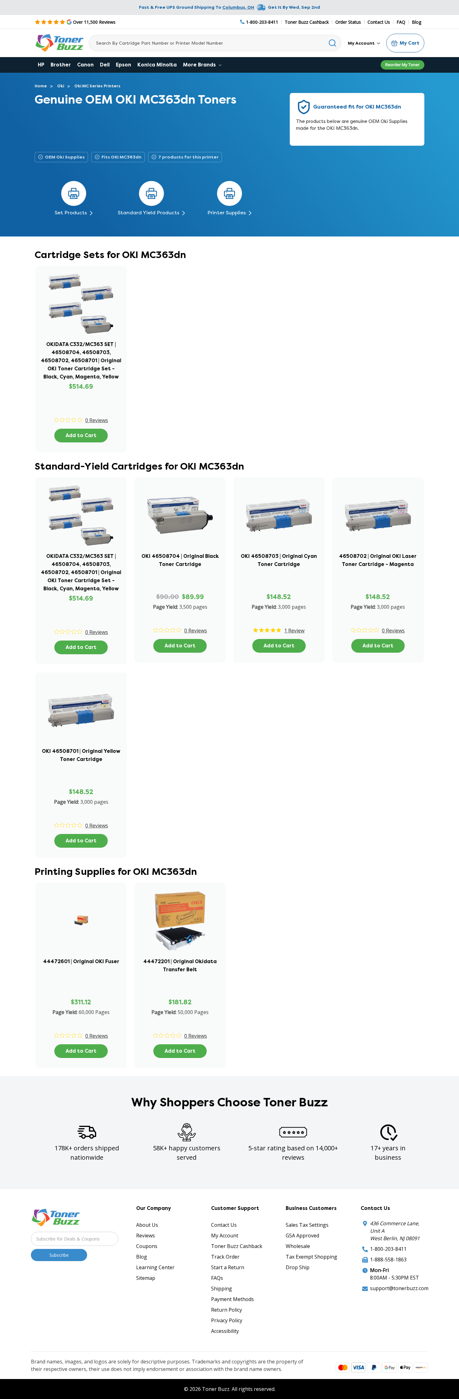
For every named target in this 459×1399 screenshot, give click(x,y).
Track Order (225, 1256)
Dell (105, 64)
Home (41, 86)
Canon (85, 64)
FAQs (217, 1278)
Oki (60, 86)
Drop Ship (297, 1267)
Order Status (348, 22)
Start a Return (227, 1267)
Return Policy (226, 1309)
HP (41, 64)
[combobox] (215, 43)
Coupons (146, 1246)
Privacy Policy (226, 1320)
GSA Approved (302, 1235)
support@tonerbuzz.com (399, 1288)
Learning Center (155, 1267)
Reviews (145, 1235)
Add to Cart (81, 435)
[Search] (332, 43)
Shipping (221, 1288)
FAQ (401, 22)
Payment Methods (232, 1299)
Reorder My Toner (402, 64)
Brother (61, 64)
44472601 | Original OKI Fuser (81, 961)
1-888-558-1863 (388, 1259)
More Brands (200, 64)
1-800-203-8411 (388, 1248)
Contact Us (379, 22)
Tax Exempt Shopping (311, 1256)
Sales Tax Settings (307, 1224)
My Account (362, 43)
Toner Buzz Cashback (307, 22)
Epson (123, 64)
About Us (147, 1224)
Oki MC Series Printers (97, 86)
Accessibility (225, 1331)
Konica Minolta (157, 64)
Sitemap (145, 1278)
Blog (416, 22)
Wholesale (298, 1246)
